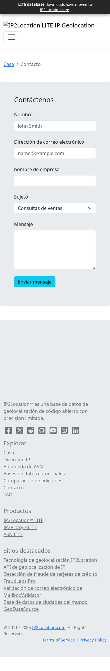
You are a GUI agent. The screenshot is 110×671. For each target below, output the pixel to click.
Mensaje (23, 224)
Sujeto (21, 197)
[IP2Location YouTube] (53, 431)
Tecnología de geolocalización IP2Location (50, 560)
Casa (9, 64)
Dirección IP (17, 459)
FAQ (8, 494)
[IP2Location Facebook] (9, 431)
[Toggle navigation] (12, 37)
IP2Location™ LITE (23, 520)
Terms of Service (58, 640)
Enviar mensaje (35, 282)
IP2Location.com (54, 9)
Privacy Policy (92, 640)
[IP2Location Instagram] (64, 431)
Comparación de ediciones (33, 480)
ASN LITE (13, 534)
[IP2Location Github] (42, 431)
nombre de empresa (37, 169)
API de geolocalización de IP (34, 567)
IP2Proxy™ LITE (20, 527)
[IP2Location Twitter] (20, 431)
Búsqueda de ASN (23, 466)
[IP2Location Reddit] (31, 431)
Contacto (14, 487)
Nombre (23, 114)
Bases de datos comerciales (34, 473)
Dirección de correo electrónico (49, 142)
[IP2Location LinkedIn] (75, 431)
